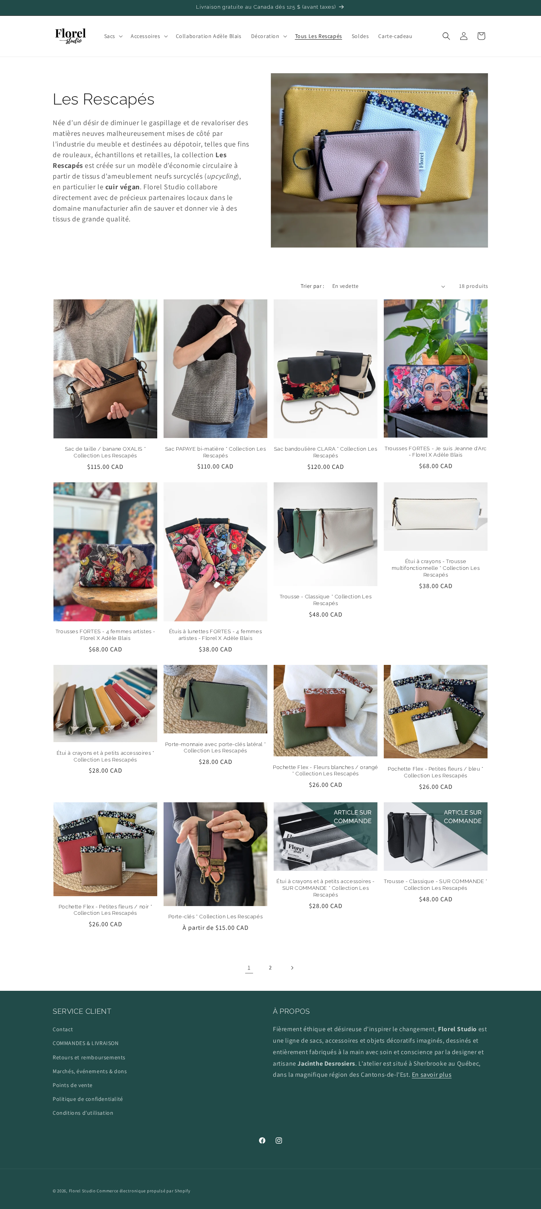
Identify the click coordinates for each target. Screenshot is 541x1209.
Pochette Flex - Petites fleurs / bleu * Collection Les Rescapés (435, 772)
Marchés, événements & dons (90, 1071)
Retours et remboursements (89, 1057)
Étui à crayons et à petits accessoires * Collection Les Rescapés (105, 756)
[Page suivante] (292, 968)
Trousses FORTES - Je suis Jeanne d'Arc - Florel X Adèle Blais (436, 452)
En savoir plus (431, 1074)
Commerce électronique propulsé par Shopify (143, 1191)
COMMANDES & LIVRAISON (86, 1043)
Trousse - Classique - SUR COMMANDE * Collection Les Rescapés (436, 884)
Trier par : (312, 285)
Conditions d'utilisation (83, 1112)
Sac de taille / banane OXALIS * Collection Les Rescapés (105, 452)
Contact (63, 1029)
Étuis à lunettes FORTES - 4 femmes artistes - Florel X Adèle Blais (215, 634)
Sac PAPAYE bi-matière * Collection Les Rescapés (215, 452)
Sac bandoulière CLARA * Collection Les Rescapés (325, 452)
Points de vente (73, 1085)
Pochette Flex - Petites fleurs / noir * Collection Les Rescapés (105, 910)
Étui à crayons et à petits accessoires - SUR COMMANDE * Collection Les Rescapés (325, 888)
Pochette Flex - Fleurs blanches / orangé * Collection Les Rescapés (325, 770)
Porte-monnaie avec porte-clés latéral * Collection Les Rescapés (215, 747)
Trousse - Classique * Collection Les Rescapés (326, 600)
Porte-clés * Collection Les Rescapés (215, 917)
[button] (112, 36)
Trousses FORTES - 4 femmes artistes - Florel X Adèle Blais (105, 634)
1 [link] (249, 967)
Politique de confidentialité (88, 1098)
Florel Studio (82, 1191)
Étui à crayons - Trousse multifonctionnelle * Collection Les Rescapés (436, 568)
